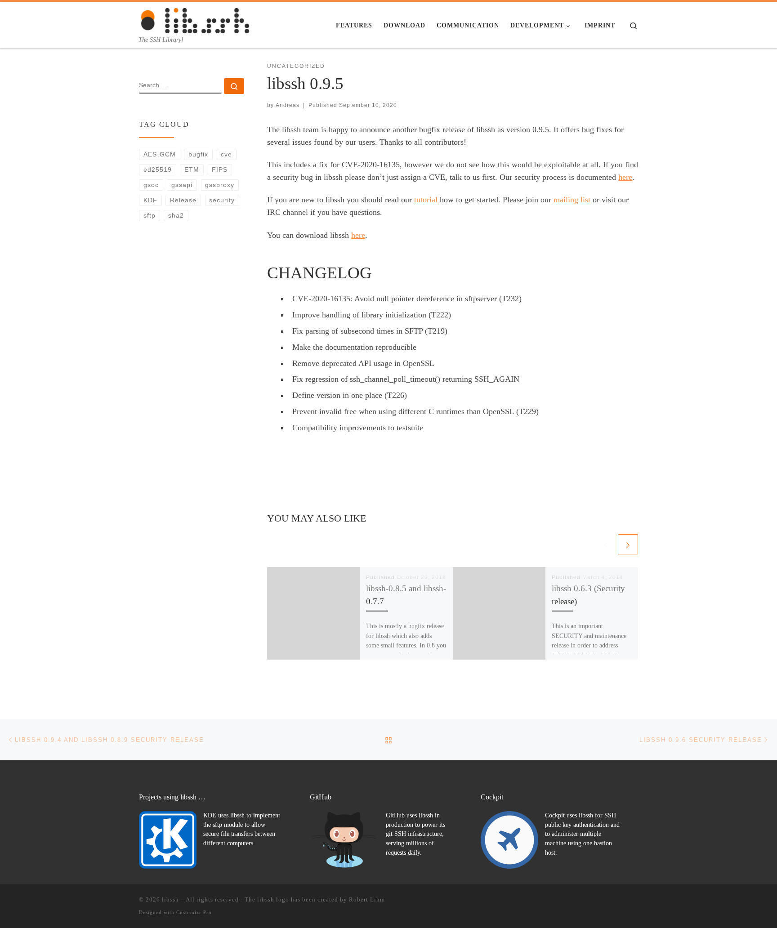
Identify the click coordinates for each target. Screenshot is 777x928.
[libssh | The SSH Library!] (195, 19)
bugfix (198, 154)
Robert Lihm (367, 899)
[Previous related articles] (606, 544)
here (625, 177)
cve (226, 154)
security (222, 200)
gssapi (181, 184)
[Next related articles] (628, 544)
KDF (150, 200)
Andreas (287, 105)
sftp (149, 215)
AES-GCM (159, 154)
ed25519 (157, 169)
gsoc (151, 184)
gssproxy (219, 184)
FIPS (220, 169)
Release (183, 200)
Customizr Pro (194, 912)
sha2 (176, 215)
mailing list (572, 199)
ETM (191, 169)
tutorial (426, 199)
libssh (170, 899)
